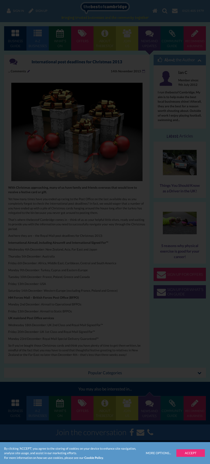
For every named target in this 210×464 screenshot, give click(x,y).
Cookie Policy (93, 457)
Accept (190, 453)
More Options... (158, 453)
